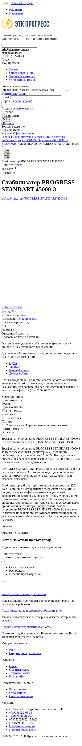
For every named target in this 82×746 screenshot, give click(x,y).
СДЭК (13, 363)
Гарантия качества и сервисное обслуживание (32, 610)
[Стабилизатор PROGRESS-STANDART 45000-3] (35, 198)
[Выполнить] (67, 90)
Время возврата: (12, 322)
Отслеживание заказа (15, 89)
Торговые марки (20, 673)
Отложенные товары (22, 79)
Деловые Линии (19, 373)
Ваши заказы (17, 689)
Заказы (13, 69)
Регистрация (18, 93)
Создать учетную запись (17, 108)
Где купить (16, 13)
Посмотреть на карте (22, 729)
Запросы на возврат (22, 76)
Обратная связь (19, 669)
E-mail (6, 97)
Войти (6, 93)
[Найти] (38, 46)
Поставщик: (9, 318)
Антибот (7, 111)
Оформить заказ (23, 133)
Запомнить (12, 115)
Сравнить (21, 333)
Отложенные (17, 692)
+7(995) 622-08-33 (20, 712)
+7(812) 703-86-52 (20, 716)
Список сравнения (21, 72)
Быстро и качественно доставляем (24, 594)
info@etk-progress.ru (15, 49)
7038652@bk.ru (12, 52)
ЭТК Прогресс (27, 318)
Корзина (7, 133)
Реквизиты (16, 9)
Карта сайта (17, 676)
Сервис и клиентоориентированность (26, 627)
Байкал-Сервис (19, 370)
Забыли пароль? (21, 101)
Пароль (6, 101)
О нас (13, 666)
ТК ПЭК (14, 366)
